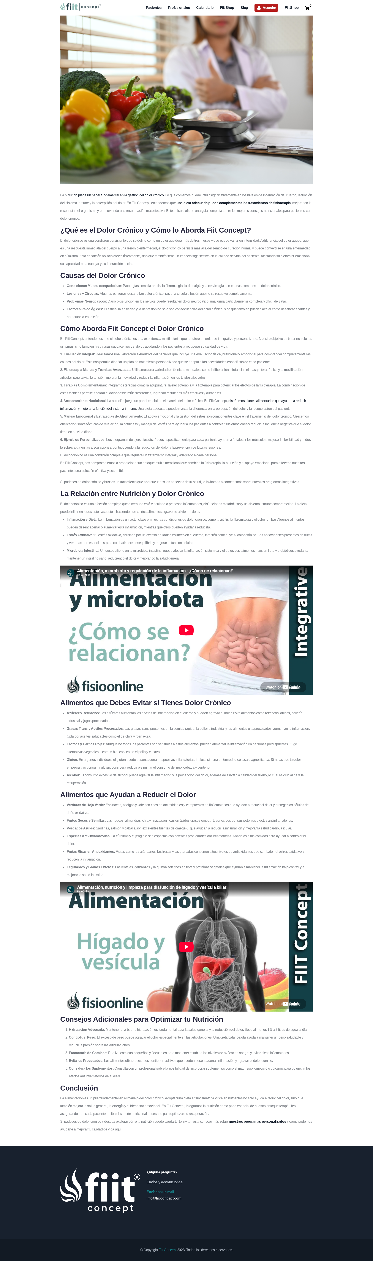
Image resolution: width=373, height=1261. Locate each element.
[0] (307, 8)
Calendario (204, 7)
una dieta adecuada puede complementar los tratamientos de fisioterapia (234, 203)
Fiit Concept (167, 1250)
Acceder (269, 7)
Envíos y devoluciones (164, 1182)
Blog (244, 7)
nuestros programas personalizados (257, 1121)
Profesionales (179, 7)
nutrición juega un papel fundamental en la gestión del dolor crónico (114, 195)
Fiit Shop (227, 7)
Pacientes (153, 7)
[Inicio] (80, 6)
